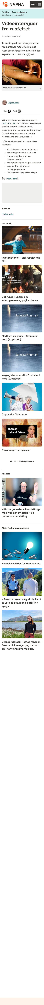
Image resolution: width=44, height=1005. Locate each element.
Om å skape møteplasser (16, 450)
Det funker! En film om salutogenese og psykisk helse (20, 298)
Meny (34, 4)
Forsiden (5, 12)
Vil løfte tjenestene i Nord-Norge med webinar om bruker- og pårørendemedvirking (21, 513)
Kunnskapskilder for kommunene (21, 563)
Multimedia (7, 214)
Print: (15, 111)
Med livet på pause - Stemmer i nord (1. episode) (20, 338)
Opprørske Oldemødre (15, 414)
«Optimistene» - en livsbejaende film (21, 259)
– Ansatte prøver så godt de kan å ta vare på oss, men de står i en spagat (21, 603)
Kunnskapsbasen (18, 12)
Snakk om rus (8, 123)
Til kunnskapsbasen (24, 461)
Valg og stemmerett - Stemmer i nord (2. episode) (21, 377)
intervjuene (11, 178)
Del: (5, 111)
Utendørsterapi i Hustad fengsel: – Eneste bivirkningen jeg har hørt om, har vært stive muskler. (22, 645)
